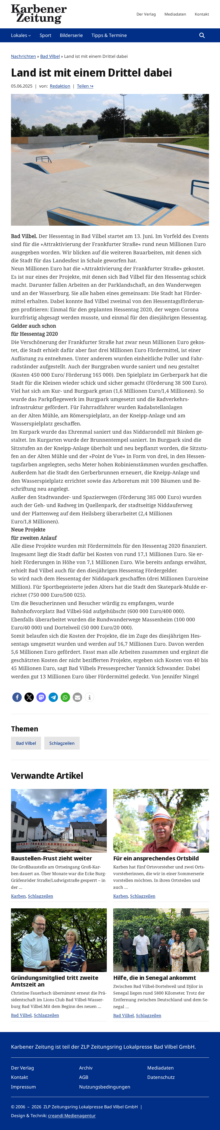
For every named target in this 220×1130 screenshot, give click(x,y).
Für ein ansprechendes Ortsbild (156, 858)
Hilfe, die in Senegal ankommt (154, 977)
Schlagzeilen (62, 743)
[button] (17, 697)
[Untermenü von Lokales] (29, 35)
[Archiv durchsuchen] (202, 35)
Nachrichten (23, 56)
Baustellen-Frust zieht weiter (51, 858)
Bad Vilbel (50, 56)
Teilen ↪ (85, 86)
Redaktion (60, 86)
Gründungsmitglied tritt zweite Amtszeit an (54, 980)
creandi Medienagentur (72, 1115)
